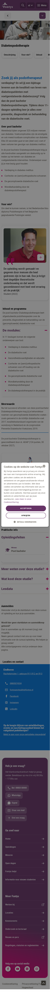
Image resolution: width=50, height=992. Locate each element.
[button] (25, 521)
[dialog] (25, 495)
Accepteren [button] (26, 508)
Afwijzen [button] (25, 515)
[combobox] (44, 466)
